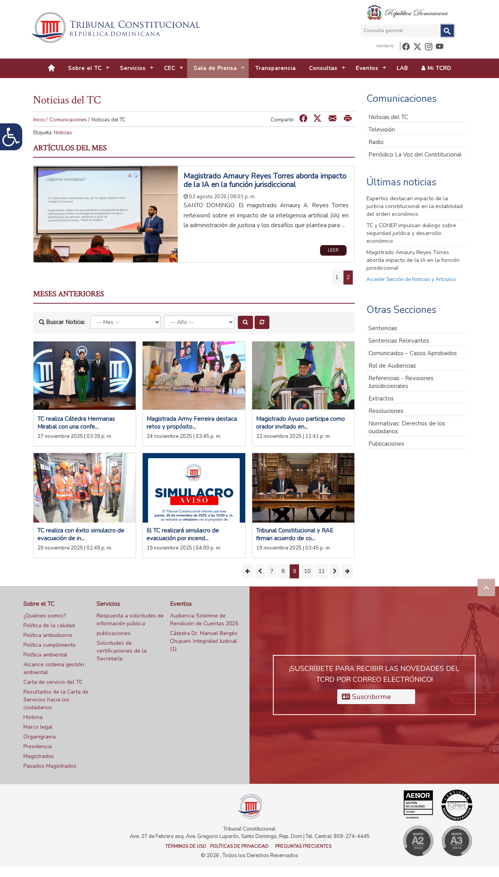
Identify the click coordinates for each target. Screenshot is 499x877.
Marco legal (38, 727)
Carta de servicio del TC (53, 682)
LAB (402, 68)
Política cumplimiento (49, 645)
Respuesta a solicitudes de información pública (130, 619)
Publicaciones (386, 444)
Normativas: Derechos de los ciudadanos (406, 427)
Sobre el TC (39, 604)
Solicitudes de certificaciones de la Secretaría (122, 650)
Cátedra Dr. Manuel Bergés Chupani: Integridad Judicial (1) (203, 641)
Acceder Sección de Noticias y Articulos (411, 279)
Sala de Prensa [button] (215, 68)
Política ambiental (45, 654)
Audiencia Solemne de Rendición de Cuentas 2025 (204, 619)
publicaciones (114, 633)
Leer (333, 250)
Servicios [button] (133, 68)
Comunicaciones (68, 119)
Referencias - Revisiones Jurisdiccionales (401, 382)
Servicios (108, 604)
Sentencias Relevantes (398, 341)
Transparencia (275, 68)
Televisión (381, 129)
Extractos (381, 398)
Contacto (385, 46)
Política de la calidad (49, 625)
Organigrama (39, 736)
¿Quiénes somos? (44, 615)
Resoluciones (385, 411)
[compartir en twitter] (317, 119)
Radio (376, 142)
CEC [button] (169, 68)
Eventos (181, 604)
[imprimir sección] (348, 119)
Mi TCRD (438, 68)
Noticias (63, 132)
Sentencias (382, 328)
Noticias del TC (388, 117)
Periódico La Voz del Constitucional (415, 154)
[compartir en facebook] (303, 119)
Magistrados (38, 756)
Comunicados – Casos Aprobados (412, 353)
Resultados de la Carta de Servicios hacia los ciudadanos (55, 699)
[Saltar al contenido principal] (117, 27)
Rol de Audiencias (392, 366)
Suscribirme (370, 696)
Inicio (39, 119)
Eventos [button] (367, 68)
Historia (32, 717)
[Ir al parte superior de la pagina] (486, 587)
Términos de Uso (185, 846)
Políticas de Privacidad (239, 846)
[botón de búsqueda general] (447, 30)
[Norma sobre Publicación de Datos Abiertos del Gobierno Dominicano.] (456, 840)
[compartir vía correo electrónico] (333, 119)
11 (322, 571)
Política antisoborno (48, 635)
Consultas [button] (323, 68)
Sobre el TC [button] (85, 68)
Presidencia (37, 746)
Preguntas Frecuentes (303, 846)
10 (307, 571)
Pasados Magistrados (49, 766)
